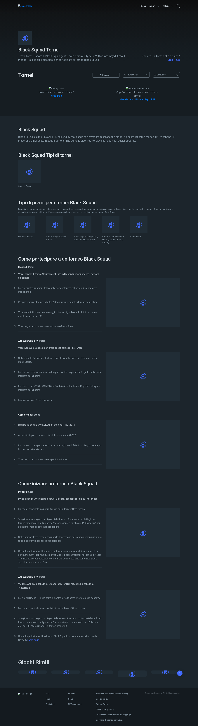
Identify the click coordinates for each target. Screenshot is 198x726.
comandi (72, 694)
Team (48, 699)
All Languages (160, 75)
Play (47, 694)
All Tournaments (131, 75)
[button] (180, 674)
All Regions (104, 75)
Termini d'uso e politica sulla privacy (112, 694)
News (70, 699)
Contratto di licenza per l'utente (109, 720)
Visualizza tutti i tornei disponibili (137, 99)
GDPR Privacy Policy (105, 709)
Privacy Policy (102, 704)
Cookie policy (102, 699)
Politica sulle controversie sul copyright (113, 715)
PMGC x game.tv (75, 704)
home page (33, 640)
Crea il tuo (173, 59)
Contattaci (50, 704)
